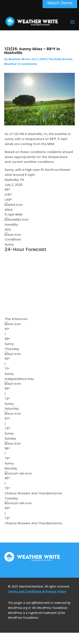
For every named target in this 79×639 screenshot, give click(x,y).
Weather (10, 64)
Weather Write (18, 59)
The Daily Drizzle (60, 59)
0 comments (28, 64)
